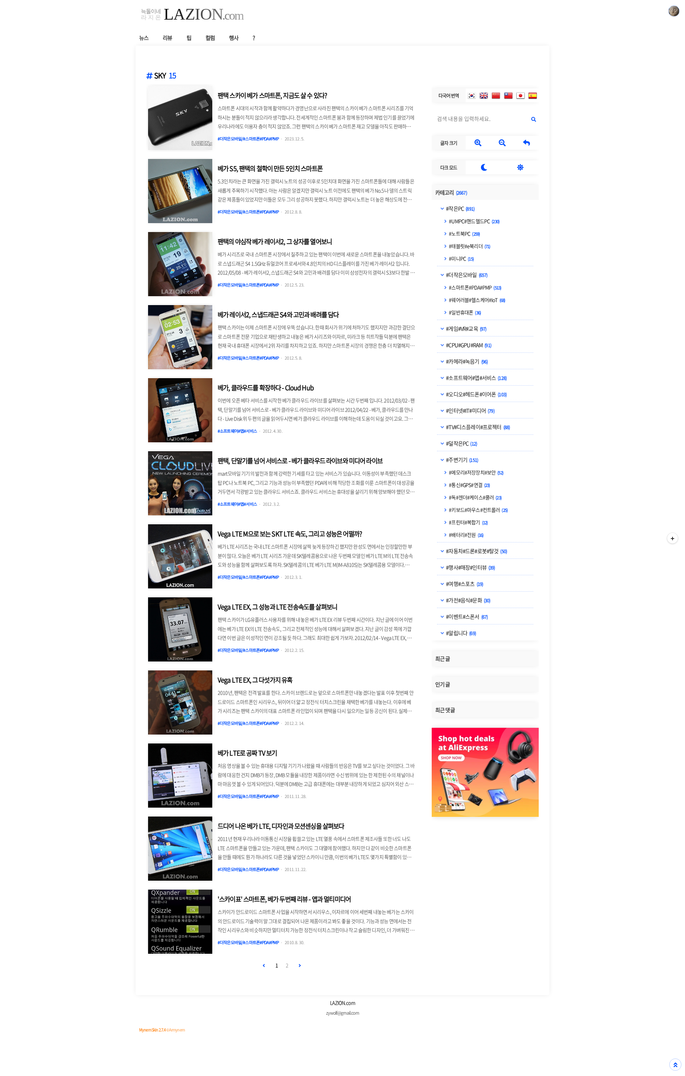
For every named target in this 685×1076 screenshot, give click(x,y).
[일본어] (520, 95)
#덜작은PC (461, 443)
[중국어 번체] (508, 95)
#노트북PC (464, 233)
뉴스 (143, 38)
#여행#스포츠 (464, 583)
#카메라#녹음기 (466, 361)
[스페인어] (532, 95)
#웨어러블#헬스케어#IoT (476, 299)
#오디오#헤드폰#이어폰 (476, 394)
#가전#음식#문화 (467, 600)
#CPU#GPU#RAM (468, 345)
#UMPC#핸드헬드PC (473, 220)
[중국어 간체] (496, 95)
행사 (233, 38)
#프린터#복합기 (468, 521)
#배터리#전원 (465, 534)
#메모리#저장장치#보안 (475, 471)
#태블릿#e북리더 (469, 245)
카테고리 (451, 192)
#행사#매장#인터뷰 (470, 567)
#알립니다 (460, 633)
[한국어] (471, 95)
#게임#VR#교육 (465, 328)
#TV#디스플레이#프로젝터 (477, 427)
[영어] (484, 95)
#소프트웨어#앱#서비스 (476, 377)
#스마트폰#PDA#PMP (474, 286)
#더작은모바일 (466, 274)
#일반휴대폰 (464, 311)
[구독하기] (672, 538)
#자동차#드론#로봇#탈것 (476, 551)
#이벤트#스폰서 (466, 616)
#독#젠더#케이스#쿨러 (475, 496)
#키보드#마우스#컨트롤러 (478, 509)
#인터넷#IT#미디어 (469, 410)
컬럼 (210, 38)
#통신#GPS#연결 (469, 484)
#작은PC (460, 208)
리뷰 (167, 38)
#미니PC (461, 258)
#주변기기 (461, 459)
